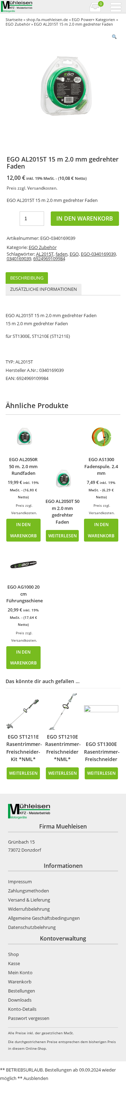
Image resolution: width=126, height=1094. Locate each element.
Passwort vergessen (28, 1018)
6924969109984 (49, 258)
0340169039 (19, 258)
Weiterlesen (62, 535)
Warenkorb (19, 981)
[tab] (27, 278)
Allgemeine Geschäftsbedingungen (44, 918)
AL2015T (45, 254)
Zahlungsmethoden (28, 890)
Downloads (19, 1000)
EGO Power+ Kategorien (93, 19)
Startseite (14, 19)
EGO (74, 254)
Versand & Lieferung (29, 900)
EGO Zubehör (18, 24)
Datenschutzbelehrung (32, 927)
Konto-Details (22, 1009)
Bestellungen (21, 991)
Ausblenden (35, 1078)
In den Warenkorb (84, 218)
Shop (13, 954)
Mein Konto (20, 972)
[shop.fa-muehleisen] (31, 6)
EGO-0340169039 (98, 254)
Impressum (20, 881)
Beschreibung (26, 278)
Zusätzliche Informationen (43, 289)
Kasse (14, 963)
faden (62, 254)
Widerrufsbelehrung (29, 909)
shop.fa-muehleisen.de (47, 19)
